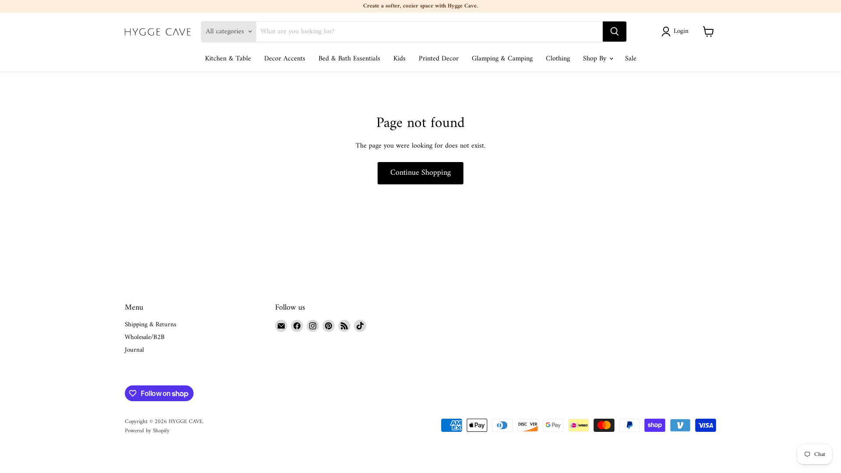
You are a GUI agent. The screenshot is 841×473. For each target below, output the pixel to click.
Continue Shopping (420, 173)
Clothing (558, 59)
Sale (630, 59)
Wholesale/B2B (145, 337)
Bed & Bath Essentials (349, 59)
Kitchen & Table (228, 59)
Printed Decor (439, 59)
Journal (134, 350)
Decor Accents (284, 59)
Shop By (595, 59)
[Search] (614, 31)
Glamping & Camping (502, 59)
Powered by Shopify (147, 431)
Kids (399, 59)
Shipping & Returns (150, 325)
